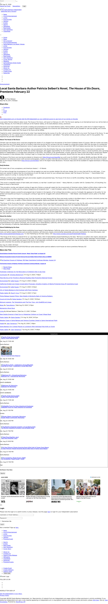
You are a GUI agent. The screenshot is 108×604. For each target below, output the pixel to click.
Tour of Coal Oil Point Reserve (10, 356)
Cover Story (7, 549)
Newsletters (16, 6)
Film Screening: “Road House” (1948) (12, 459)
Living (5, 18)
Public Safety (4, 293)
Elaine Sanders (17, 299)
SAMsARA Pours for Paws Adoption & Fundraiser (16, 407)
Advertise (6, 66)
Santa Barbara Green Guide (12, 63)
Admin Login (7, 573)
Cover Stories (7, 59)
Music (2, 305)
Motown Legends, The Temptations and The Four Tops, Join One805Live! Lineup (25, 302)
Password (3, 518)
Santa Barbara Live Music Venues (14, 44)
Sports (5, 24)
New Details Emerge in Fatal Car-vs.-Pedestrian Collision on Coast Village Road (25, 314)
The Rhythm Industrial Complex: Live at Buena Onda (17, 428)
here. (17, 527)
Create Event (7, 71)
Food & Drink (7, 19)
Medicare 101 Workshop (8, 386)
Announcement (5, 84)
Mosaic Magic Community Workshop (12, 417)
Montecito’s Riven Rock (7, 308)
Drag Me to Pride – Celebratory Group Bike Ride (16, 366)
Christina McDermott (16, 275)
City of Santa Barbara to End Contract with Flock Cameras (19, 290)
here (49, 512)
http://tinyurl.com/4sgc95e (51, 157)
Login (24, 6)
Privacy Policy (4, 595)
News (5, 14)
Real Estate (7, 28)
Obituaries (6, 26)
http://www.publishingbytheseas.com (12, 234)
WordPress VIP (20, 602)
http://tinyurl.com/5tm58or (30, 160)
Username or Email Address (9, 515)
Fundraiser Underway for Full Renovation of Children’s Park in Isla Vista (22, 272)
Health (2, 323)
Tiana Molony (10, 305)
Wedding (6, 61)
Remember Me (6, 521)
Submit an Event (5, 6)
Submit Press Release (10, 555)
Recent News (7, 267)
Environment (4, 281)
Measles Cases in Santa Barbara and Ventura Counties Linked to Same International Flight (28, 320)
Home (5, 37)
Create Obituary (8, 570)
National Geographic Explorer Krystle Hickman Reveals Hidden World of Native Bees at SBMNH (26, 256)
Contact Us (7, 69)
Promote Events (8, 562)
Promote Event (8, 539)
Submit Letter (7, 571)
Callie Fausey (14, 281)
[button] (12, 491)
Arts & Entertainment (10, 16)
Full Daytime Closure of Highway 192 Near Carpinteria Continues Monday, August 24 (23, 263)
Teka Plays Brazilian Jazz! (9, 438)
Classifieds (6, 31)
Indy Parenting (8, 29)
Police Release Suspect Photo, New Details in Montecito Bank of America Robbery (26, 296)
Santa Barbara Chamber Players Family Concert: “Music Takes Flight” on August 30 (22, 253)
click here (96, 600)
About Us (6, 68)
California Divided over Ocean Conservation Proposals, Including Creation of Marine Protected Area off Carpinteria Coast (39, 284)
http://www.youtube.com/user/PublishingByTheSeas (69, 234)
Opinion (5, 21)
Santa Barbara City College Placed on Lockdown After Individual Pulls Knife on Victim (27, 326)
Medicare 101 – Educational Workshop (13, 376)
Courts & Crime (5, 299)
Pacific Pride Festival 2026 (9, 338)
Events (5, 23)
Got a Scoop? (12, 11)
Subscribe (4, 11)
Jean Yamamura (12, 323)
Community (4, 275)
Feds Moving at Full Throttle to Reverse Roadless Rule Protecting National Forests (26, 278)
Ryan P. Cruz (15, 293)
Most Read (6, 268)
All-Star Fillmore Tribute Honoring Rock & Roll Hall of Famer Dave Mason (24, 448)
